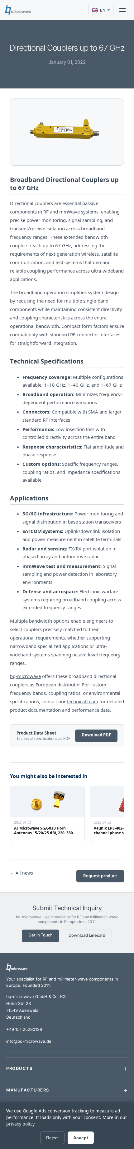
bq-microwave (25, 676)
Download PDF (96, 735)
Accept (80, 1137)
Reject (52, 1137)
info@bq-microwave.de (28, 1041)
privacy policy (20, 1124)
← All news (21, 873)
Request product (100, 876)
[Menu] (122, 10)
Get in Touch (40, 934)
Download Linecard (87, 935)
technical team (82, 701)
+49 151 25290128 (24, 1029)
